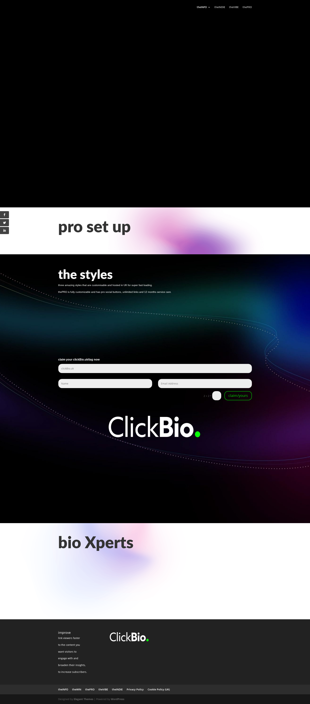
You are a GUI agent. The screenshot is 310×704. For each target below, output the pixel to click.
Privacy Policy (135, 689)
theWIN (76, 689)
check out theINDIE (77, 179)
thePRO (247, 7)
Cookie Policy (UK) (159, 689)
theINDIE (219, 7)
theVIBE (234, 7)
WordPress (117, 699)
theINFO (202, 7)
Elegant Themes (83, 699)
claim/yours (238, 395)
